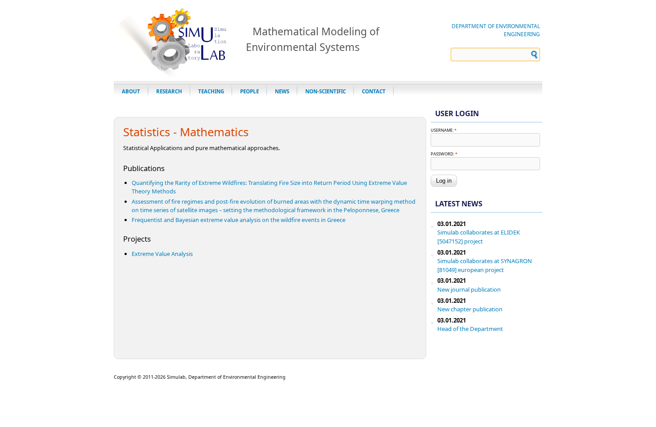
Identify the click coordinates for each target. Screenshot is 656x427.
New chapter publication (469, 309)
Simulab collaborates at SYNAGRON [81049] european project (484, 265)
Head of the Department (470, 329)
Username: (444, 130)
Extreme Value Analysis (162, 254)
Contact (374, 91)
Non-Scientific (325, 91)
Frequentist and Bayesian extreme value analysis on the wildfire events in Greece (238, 220)
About (131, 91)
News (282, 91)
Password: (444, 154)
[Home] (175, 75)
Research (169, 91)
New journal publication (469, 289)
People (249, 91)
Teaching (211, 91)
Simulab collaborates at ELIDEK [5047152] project (478, 236)
